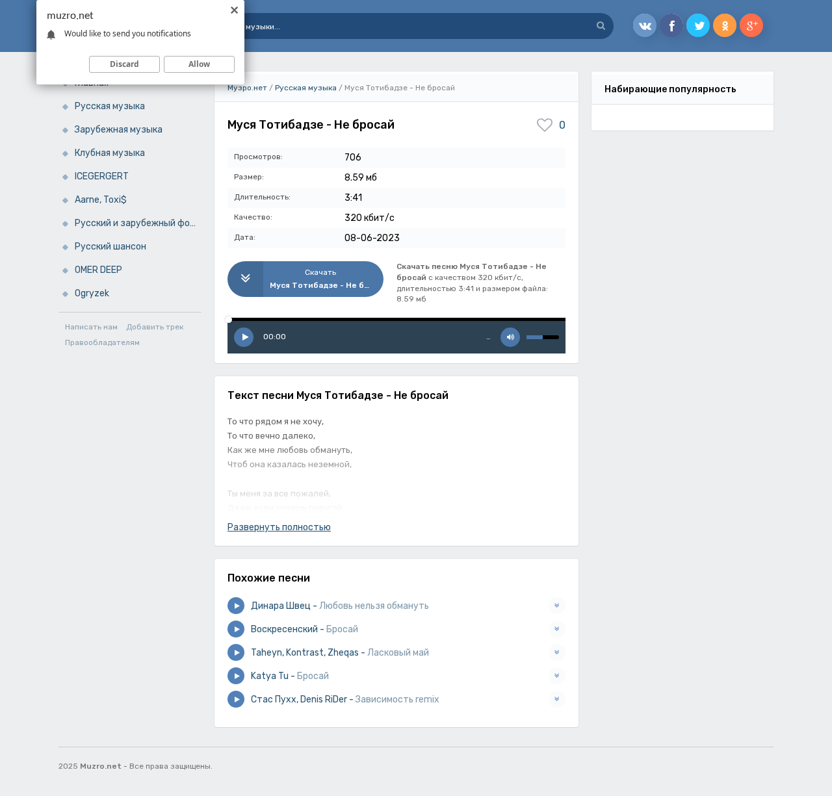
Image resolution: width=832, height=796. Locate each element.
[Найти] (601, 26)
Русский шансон (110, 246)
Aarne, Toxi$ (101, 199)
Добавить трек (154, 326)
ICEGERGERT (102, 176)
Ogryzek (92, 293)
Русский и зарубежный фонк (137, 223)
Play (244, 337)
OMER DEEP (98, 270)
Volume (510, 337)
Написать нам (91, 326)
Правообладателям (102, 342)
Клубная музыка (110, 153)
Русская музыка (110, 106)
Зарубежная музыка (118, 129)
